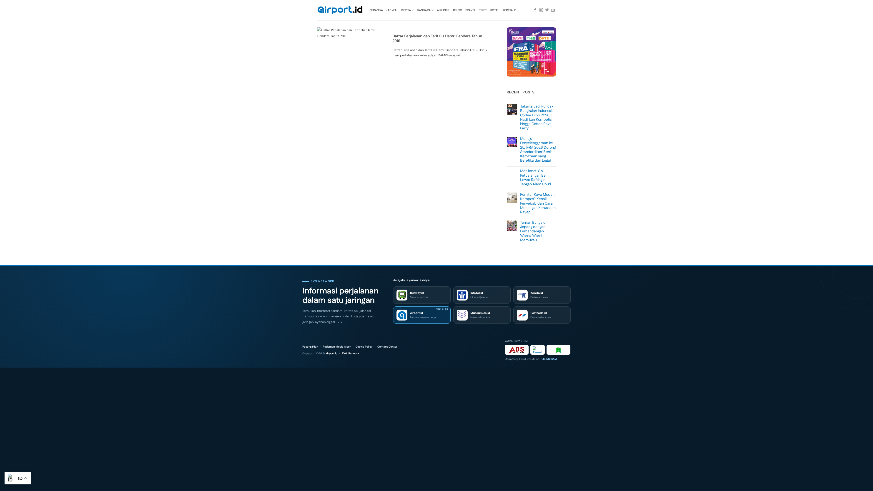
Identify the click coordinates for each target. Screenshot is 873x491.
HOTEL (494, 10)
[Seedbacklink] (537, 350)
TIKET (483, 10)
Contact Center (387, 347)
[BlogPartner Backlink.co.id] (558, 350)
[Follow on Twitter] (547, 10)
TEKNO (457, 10)
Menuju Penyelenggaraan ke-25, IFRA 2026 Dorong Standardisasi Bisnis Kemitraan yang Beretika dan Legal (538, 150)
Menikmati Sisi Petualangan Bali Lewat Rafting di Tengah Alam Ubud (535, 177)
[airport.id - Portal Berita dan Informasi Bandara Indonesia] (340, 10)
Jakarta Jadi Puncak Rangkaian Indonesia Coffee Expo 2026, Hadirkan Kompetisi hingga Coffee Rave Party (537, 117)
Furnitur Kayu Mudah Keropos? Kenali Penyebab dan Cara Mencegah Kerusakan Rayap (538, 203)
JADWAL (392, 10)
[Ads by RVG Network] (517, 350)
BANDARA (424, 10)
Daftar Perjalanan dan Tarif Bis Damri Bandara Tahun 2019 (437, 39)
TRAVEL (470, 10)
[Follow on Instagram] (541, 10)
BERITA (406, 10)
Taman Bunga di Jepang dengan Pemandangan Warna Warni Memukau (533, 231)
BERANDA (376, 10)
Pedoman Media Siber (337, 347)
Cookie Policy (364, 347)
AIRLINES (443, 10)
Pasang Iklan (310, 347)
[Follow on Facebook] (535, 10)
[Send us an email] (553, 10)
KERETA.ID (509, 10)
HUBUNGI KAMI (548, 359)
